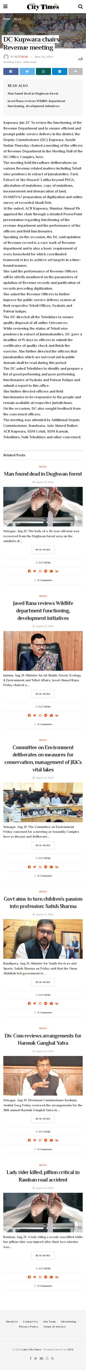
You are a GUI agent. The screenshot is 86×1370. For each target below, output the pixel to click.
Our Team (49, 1321)
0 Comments (45, 580)
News (17, 18)
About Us (12, 1321)
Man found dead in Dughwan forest (33, 93)
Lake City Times (31, 1349)
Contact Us (30, 1321)
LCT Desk (21, 56)
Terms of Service (54, 1326)
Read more (43, 549)
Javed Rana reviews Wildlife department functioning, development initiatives (43, 610)
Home (7, 18)
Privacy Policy (28, 1326)
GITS (70, 1349)
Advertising (68, 1321)
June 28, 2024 (44, 56)
